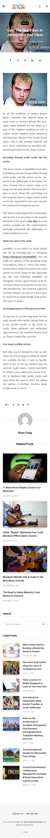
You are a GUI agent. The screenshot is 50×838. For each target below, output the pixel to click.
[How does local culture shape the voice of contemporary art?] (13, 667)
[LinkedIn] (32, 60)
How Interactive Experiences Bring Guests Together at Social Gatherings (33, 702)
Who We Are (32, 814)
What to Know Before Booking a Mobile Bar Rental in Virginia (33, 648)
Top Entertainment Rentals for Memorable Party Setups (34, 753)
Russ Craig (15, 41)
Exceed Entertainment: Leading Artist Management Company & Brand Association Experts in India (34, 774)
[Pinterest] (25, 60)
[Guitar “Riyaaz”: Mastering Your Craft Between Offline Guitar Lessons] (25, 514)
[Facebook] (10, 60)
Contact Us (17, 814)
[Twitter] (18, 60)
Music (25, 23)
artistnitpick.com (33, 822)
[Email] (40, 60)
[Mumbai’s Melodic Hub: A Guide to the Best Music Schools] (25, 559)
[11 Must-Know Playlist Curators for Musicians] (25, 468)
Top (26, 832)
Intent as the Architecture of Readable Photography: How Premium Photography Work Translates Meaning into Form (35, 728)
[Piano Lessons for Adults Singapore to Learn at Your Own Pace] (13, 685)
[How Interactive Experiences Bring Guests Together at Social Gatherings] (13, 704)
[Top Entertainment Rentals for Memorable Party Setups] (13, 755)
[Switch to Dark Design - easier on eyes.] (39, 6)
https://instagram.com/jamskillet (20, 256)
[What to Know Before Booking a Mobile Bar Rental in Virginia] (13, 650)
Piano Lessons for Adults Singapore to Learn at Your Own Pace (35, 683)
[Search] (46, 6)
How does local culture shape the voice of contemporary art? (34, 665)
